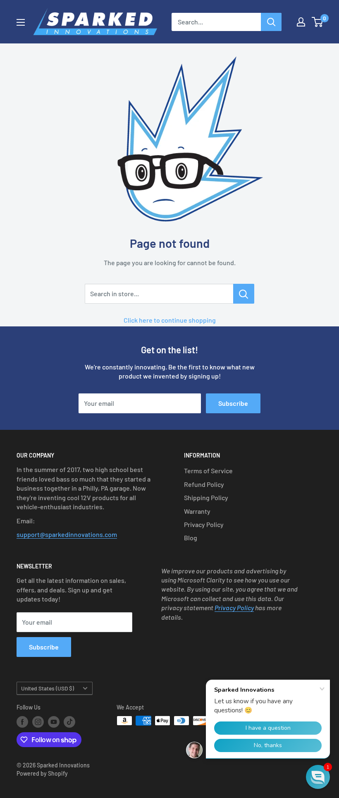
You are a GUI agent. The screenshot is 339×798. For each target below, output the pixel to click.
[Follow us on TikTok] (69, 721)
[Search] (271, 22)
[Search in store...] (243, 294)
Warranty (197, 511)
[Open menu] (21, 22)
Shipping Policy (206, 497)
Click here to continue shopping (170, 320)
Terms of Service (208, 470)
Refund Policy (204, 484)
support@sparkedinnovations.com (67, 534)
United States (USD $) (47, 688)
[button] (318, 777)
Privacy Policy (204, 524)
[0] (318, 22)
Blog (190, 538)
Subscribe (233, 403)
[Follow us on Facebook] (22, 721)
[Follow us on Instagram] (38, 721)
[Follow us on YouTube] (54, 721)
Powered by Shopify (42, 773)
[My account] (301, 21)
